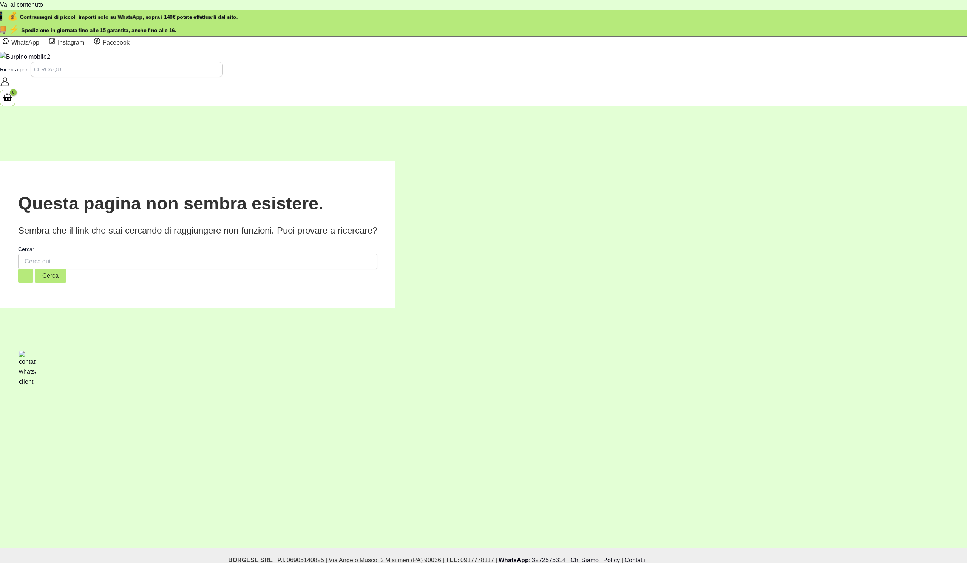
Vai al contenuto (21, 5)
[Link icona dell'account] (5, 83)
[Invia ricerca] (25, 276)
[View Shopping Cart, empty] (7, 98)
